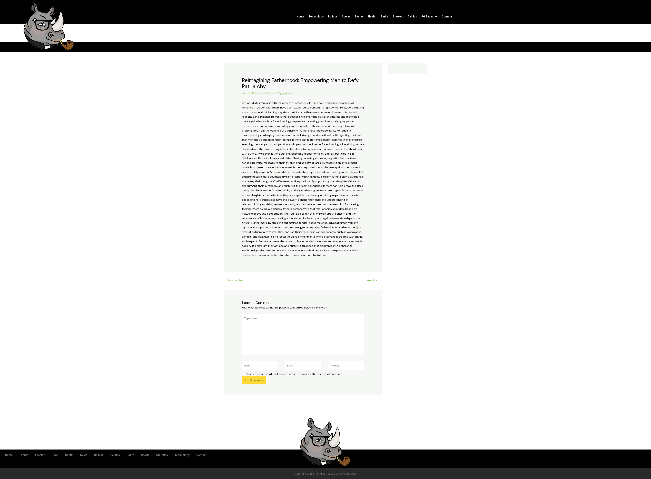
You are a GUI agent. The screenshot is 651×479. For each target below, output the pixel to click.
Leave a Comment (253, 93)
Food (55, 455)
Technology (316, 16)
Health (372, 16)
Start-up (398, 16)
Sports (346, 16)
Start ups (162, 455)
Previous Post (234, 280)
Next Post (374, 280)
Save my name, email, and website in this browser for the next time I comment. (294, 374)
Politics (333, 16)
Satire (384, 16)
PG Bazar (427, 16)
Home (300, 16)
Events (359, 16)
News (83, 455)
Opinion (412, 16)
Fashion (40, 455)
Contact (447, 16)
